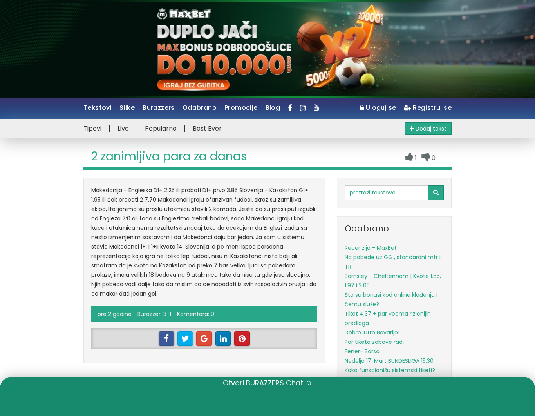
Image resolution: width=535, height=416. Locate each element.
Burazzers (159, 107)
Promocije (241, 107)
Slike (127, 107)
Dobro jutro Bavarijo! (372, 332)
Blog (273, 107)
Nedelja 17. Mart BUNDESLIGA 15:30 (389, 361)
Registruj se (431, 107)
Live (123, 128)
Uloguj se (380, 107)
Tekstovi (97, 107)
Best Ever (207, 128)
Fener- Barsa (362, 351)
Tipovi (92, 128)
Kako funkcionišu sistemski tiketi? (390, 370)
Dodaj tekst (430, 129)
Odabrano (200, 107)
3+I (167, 314)
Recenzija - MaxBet (371, 248)
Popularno (161, 128)
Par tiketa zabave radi (374, 342)
